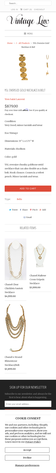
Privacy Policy (33, 441)
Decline (27, 457)
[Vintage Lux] (28, 21)
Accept (27, 450)
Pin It (34, 210)
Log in (14, 9)
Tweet (15, 210)
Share (25, 210)
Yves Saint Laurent (15, 99)
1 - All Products (23, 43)
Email (28, 217)
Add (44, 210)
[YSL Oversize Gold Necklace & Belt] (23, 67)
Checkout (39, 9)
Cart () (27, 9)
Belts (19, 199)
